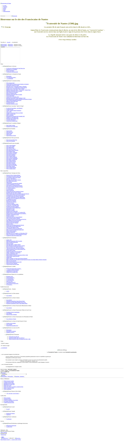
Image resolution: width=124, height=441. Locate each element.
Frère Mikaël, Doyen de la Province (13, 220)
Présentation (8, 76)
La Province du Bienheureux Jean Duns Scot (15, 68)
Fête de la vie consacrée (11, 260)
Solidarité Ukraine (7, 399)
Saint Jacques (9, 182)
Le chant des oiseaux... (11, 188)
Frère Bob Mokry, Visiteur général (13, 244)
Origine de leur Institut (11, 323)
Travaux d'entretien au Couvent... (13, 184)
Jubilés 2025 (9, 239)
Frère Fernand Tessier (10, 155)
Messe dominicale (10, 190)
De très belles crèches (10, 250)
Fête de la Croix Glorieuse (11, 263)
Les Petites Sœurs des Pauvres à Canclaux (15, 196)
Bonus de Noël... (9, 223)
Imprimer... (22, 376)
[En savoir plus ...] (18, 438)
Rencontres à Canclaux (11, 331)
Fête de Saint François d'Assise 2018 (13, 262)
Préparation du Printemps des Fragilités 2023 (15, 116)
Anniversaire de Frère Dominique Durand (14, 191)
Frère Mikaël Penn (10, 147)
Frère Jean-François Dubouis (12, 150)
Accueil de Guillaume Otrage (12, 204)
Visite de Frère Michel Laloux (12, 227)
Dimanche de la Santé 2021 (12, 126)
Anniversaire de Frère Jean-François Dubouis (15, 194)
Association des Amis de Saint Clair (13, 176)
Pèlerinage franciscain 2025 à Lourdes (14, 241)
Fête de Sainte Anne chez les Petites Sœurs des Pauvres (17, 193)
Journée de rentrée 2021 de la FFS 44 (14, 251)
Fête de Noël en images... (11, 230)
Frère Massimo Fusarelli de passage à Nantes (15, 245)
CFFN (7, 291)
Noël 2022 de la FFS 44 (11, 201)
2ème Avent (8, 134)
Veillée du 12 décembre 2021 (12, 117)
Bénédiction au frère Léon (9, 384)
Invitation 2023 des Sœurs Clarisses (13, 192)
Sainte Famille (9, 133)
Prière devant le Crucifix (9, 381)
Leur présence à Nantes (11, 318)
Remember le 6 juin (10, 208)
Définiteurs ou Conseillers (11, 69)
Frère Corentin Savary (11, 168)
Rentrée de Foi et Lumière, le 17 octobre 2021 (15, 212)
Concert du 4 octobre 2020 (11, 121)
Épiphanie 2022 (9, 276)
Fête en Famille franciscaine (12, 242)
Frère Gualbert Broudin (11, 167)
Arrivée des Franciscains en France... (13, 268)
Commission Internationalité (12, 71)
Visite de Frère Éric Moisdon (12, 222)
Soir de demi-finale (10, 95)
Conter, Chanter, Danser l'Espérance (13, 110)
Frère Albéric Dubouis (11, 160)
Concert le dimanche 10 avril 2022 (11, 400)
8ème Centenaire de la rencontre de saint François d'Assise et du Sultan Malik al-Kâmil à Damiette (26, 259)
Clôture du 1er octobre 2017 (12, 272)
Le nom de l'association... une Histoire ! (14, 108)
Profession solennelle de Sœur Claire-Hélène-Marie (16, 303)
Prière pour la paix (7, 385)
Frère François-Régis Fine (11, 139)
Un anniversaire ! (9, 189)
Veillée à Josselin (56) (10, 114)
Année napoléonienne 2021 (12, 253)
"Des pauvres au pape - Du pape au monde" (15, 248)
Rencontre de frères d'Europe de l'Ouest (14, 186)
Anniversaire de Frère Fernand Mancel (14, 217)
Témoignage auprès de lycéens (12, 85)
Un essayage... (9, 284)
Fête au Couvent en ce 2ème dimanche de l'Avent (16, 234)
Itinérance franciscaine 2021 (12, 101)
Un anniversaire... (10, 278)
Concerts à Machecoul (11, 119)
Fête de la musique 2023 (11, 93)
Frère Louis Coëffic (10, 146)
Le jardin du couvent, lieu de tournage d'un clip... (16, 219)
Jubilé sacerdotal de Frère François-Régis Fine (15, 249)
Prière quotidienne (7, 389)
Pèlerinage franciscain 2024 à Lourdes (14, 91)
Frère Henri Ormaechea (11, 164)
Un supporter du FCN (10, 282)
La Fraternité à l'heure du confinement (14, 228)
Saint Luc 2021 (9, 281)
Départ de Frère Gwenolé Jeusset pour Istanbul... (16, 213)
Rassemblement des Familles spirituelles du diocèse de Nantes (19, 99)
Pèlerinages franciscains (11, 425)
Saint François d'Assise (11, 135)
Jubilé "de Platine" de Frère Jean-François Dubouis (16, 258)
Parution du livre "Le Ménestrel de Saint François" (16, 87)
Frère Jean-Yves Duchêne (11, 165)
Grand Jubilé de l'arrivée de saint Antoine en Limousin (17, 84)
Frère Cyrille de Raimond (11, 157)
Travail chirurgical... (10, 277)
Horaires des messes (10, 413)
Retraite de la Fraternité (11, 200)
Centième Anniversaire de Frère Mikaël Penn (15, 197)
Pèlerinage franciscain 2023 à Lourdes (14, 94)
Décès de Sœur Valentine (11, 314)
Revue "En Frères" (10, 70)
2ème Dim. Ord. (9, 132)
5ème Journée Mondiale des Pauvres (13, 100)
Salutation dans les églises (9, 383)
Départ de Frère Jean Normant (12, 221)
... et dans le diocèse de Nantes (12, 269)
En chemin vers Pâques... (9, 401)
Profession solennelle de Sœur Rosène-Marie (15, 301)
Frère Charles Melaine (11, 145)
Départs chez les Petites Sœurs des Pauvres (15, 225)
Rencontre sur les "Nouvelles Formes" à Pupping (16, 86)
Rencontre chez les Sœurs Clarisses (13, 179)
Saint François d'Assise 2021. (12, 283)
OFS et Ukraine (7, 397)
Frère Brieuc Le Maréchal (11, 159)
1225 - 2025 (8, 111)
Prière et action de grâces (9, 387)
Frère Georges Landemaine (12, 158)
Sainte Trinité (9, 130)
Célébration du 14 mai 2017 (12, 271)
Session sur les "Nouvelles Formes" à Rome (15, 88)
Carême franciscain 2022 (9, 402)
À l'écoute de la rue (10, 102)
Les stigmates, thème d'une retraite (13, 177)
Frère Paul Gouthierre (10, 154)
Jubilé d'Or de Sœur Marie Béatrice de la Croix (16, 302)
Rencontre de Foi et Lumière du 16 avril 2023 (15, 198)
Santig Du (8, 414)
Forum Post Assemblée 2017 (12, 325)
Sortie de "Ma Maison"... (11, 178)
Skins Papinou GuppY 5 (6, 439)
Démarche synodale (10, 210)
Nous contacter (4, 432)
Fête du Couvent (9, 243)
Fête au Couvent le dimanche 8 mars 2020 (15, 229)
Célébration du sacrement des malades (14, 183)
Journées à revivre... (10, 332)
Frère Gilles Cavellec (10, 125)
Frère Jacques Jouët (10, 83)
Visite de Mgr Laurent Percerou (12, 256)
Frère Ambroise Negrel (11, 161)
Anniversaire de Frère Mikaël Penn (13, 226)
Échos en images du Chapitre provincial (14, 246)
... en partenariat (9, 78)
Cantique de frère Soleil (8, 382)
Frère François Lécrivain (11, 153)
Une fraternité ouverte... (11, 77)
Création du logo (9, 109)
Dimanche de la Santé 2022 (12, 211)
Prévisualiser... (10, 376)
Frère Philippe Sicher (10, 151)
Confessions (8, 419)
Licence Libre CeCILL (16, 439)
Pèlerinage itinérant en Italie (12, 103)
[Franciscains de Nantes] (6, 3)
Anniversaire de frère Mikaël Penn (13, 207)
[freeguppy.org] (4, 438)
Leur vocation (9, 324)
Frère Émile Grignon (10, 166)
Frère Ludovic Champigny (11, 152)
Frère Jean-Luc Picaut (10, 148)
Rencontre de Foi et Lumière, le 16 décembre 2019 (16, 233)
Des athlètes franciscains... (11, 181)
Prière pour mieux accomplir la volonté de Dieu (13, 386)
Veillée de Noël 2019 (10, 232)
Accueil (8, 42)
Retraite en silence (10, 215)
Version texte (3, 434)
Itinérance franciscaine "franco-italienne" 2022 (15, 98)
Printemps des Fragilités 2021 (12, 118)
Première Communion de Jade (12, 214)
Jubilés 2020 (9, 257)
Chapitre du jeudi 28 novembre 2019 (13, 235)
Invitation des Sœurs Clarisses (12, 206)
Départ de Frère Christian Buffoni (13, 175)
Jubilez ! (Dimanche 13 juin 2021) (13, 252)
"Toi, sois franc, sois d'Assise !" (12, 393)
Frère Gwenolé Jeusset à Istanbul (13, 218)
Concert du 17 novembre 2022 (12, 96)
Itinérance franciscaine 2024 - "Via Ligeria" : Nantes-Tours (18, 89)
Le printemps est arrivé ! (11, 199)
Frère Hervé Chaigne (10, 162)
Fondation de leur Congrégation (12, 312)
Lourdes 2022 (9, 426)
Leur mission (9, 295)
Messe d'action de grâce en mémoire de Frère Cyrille (17, 255)
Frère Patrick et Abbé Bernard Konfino (14, 185)
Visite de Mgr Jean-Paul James (12, 264)
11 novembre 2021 (10, 280)
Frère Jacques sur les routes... (12, 92)
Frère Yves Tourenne (10, 141)
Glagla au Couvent (10, 203)
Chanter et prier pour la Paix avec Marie (14, 112)
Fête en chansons (9, 115)
